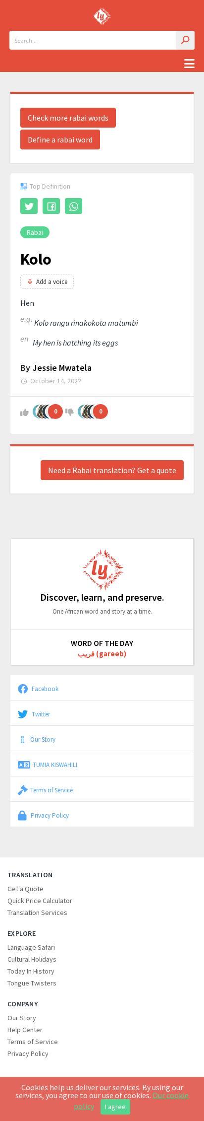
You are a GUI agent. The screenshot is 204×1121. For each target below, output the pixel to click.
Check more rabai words (68, 118)
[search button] (185, 40)
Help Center (25, 1029)
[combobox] (102, 40)
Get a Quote (25, 888)
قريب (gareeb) (102, 653)
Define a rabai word (60, 139)
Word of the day (102, 643)
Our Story (42, 739)
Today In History (30, 971)
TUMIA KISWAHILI (55, 765)
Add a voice (51, 282)
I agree (115, 1106)
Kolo (35, 259)
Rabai (35, 232)
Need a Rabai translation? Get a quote (112, 470)
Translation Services (37, 912)
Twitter (40, 714)
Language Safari (31, 947)
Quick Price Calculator (39, 900)
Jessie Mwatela (62, 367)
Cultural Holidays (31, 959)
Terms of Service (51, 790)
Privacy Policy (49, 815)
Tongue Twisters (31, 983)
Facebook (44, 689)
